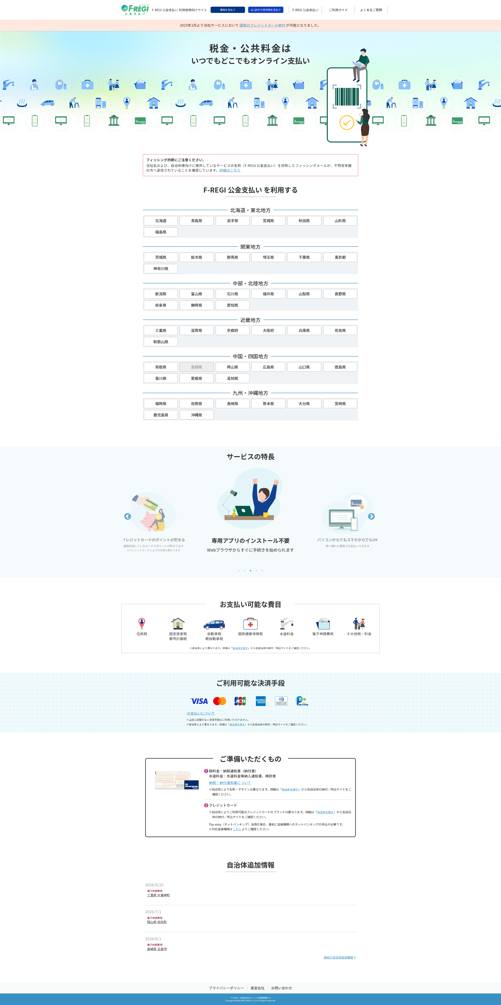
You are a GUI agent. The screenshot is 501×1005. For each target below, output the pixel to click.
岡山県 (232, 367)
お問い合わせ (281, 988)
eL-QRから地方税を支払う (266, 10)
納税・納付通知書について (230, 782)
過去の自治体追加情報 (338, 957)
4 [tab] (256, 571)
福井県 (268, 293)
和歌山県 (160, 341)
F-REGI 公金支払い (305, 9)
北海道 (160, 220)
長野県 (340, 293)
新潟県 (160, 293)
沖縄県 (196, 415)
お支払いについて (201, 713)
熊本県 (268, 403)
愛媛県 (196, 378)
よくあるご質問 (371, 9)
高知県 (232, 378)
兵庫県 (304, 330)
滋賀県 (196, 330)
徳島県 (340, 367)
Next (371, 517)
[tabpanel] (250, 538)
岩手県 (232, 220)
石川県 (232, 293)
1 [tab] (239, 571)
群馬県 (232, 257)
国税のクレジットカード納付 (262, 25)
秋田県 (304, 220)
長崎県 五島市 (157, 949)
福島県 (160, 232)
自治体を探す (240, 648)
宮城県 (268, 220)
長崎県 (232, 403)
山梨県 (304, 293)
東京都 (340, 257)
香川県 (160, 378)
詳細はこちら (230, 170)
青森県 (196, 220)
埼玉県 (268, 257)
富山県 (196, 293)
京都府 (232, 330)
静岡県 (196, 305)
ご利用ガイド (338, 9)
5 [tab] (262, 571)
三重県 (160, 330)
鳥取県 (160, 367)
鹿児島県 (160, 415)
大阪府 (268, 330)
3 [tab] (250, 571)
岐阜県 (160, 305)
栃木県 (196, 257)
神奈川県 (160, 268)
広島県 (268, 367)
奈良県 (340, 330)
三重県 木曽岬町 (158, 895)
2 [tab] (245, 571)
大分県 (304, 403)
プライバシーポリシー (226, 988)
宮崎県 (340, 403)
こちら (237, 829)
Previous (128, 517)
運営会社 (257, 988)
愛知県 (232, 305)
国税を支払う (227, 10)
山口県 (304, 367)
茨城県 (160, 257)
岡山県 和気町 (157, 922)
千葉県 (304, 257)
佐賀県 (196, 403)
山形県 (340, 220)
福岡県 (160, 403)
